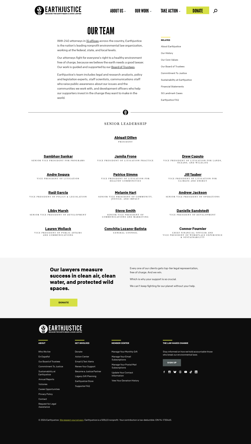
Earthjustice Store (84, 381)
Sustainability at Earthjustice (176, 79)
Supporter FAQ (82, 386)
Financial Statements (172, 86)
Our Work (142, 11)
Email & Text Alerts (84, 361)
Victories (42, 384)
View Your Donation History (125, 380)
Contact (42, 398)
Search (214, 10)
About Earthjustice (171, 46)
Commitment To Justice (174, 73)
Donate (198, 11)
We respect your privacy (72, 419)
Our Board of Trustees (172, 66)
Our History (167, 53)
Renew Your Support (85, 366)
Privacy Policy (45, 394)
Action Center (82, 356)
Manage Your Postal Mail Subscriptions (124, 366)
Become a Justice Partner (88, 371)
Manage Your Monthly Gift (125, 351)
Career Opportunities (49, 389)
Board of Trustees (123, 67)
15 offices (92, 41)
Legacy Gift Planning (85, 376)
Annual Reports (46, 379)
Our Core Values (169, 59)
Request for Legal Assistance (47, 405)
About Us (116, 11)
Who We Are (44, 351)
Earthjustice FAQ (170, 99)
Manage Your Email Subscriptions (121, 358)
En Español (44, 356)
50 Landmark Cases (171, 93)
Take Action (169, 11)
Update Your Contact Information (122, 374)
